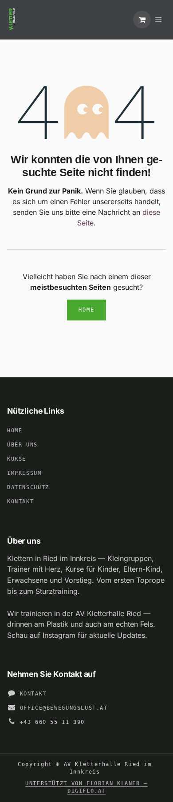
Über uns (22, 445)
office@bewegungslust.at (64, 708)
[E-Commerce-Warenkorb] (142, 19)
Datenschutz (28, 487)
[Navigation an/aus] (158, 19)
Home (86, 310)
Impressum (24, 473)
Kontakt (20, 501)
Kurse (16, 459)
